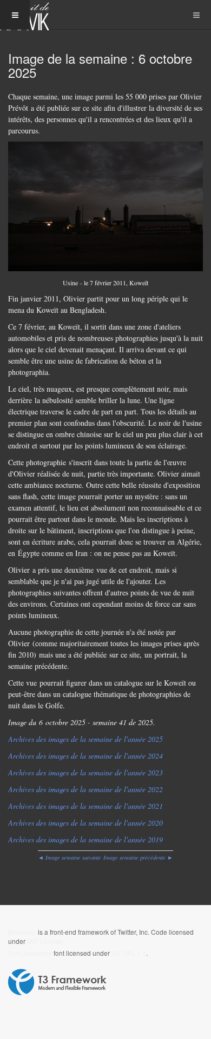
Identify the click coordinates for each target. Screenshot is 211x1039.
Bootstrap (22, 931)
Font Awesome (30, 952)
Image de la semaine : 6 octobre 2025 (100, 65)
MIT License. (45, 941)
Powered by (57, 982)
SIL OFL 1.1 (128, 952)
